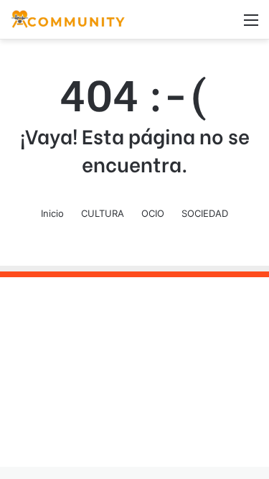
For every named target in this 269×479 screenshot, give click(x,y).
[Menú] (251, 25)
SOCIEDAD (204, 213)
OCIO (152, 213)
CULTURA (102, 213)
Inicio (52, 213)
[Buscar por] (226, 25)
